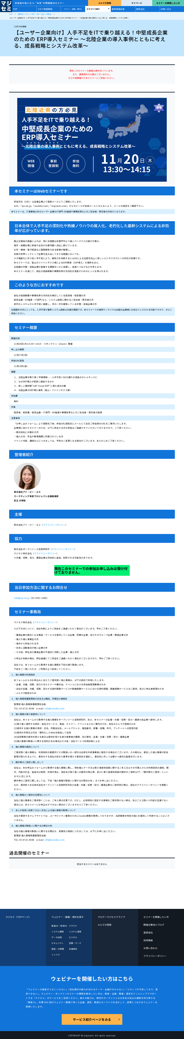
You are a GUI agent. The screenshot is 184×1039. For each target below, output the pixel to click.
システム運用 (75, 931)
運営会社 (140, 9)
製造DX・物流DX (59, 925)
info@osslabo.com (55, 708)
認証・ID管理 (57, 948)
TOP (15, 9)
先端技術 (73, 948)
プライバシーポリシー (54, 524)
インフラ (55, 954)
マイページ (136, 3)
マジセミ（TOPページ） (18, 917)
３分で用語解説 (44, 9)
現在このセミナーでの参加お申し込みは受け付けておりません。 (91, 570)
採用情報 (148, 940)
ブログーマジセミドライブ (111, 917)
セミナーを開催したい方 (168, 3)
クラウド (73, 925)
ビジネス (73, 937)
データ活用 (56, 937)
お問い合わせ (150, 948)
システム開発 (57, 931)
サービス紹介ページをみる (92, 1019)
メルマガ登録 (104, 3)
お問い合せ (165, 9)
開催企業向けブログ (153, 924)
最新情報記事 (118, 9)
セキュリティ (57, 943)
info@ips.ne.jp (21, 598)
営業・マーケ (75, 943)
